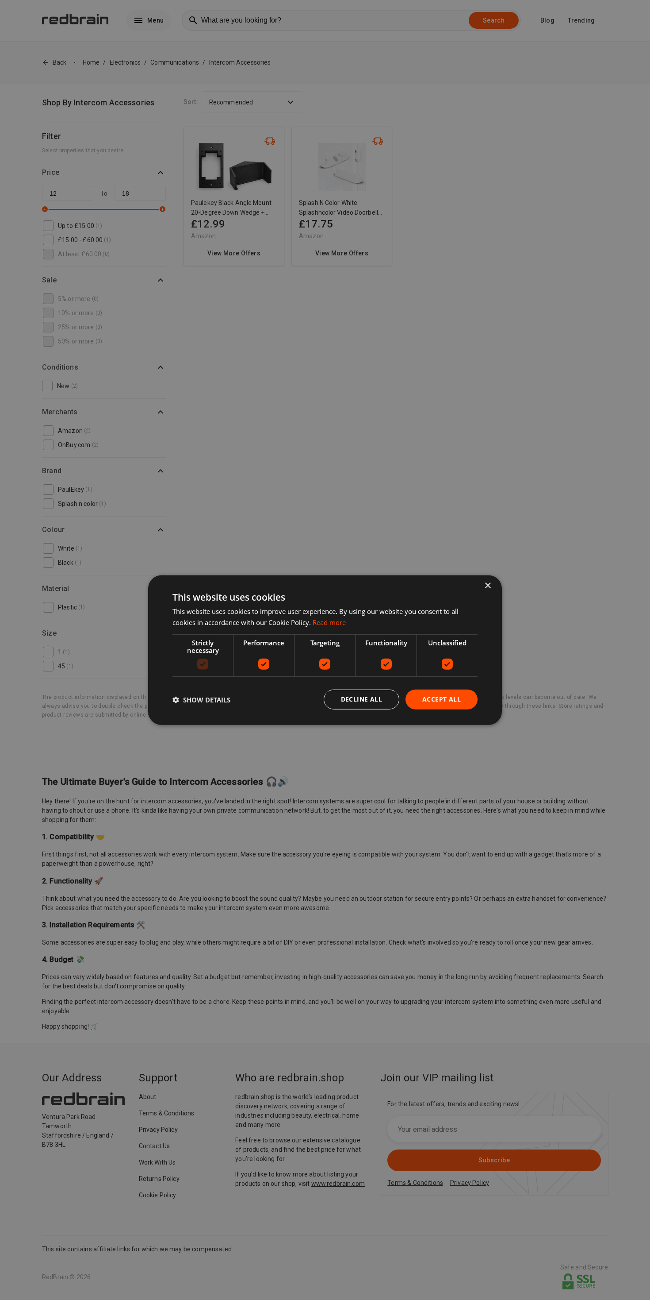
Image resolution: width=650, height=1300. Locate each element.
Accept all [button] (441, 699)
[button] (201, 699)
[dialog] (325, 650)
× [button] (487, 585)
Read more (329, 621)
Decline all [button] (361, 699)
